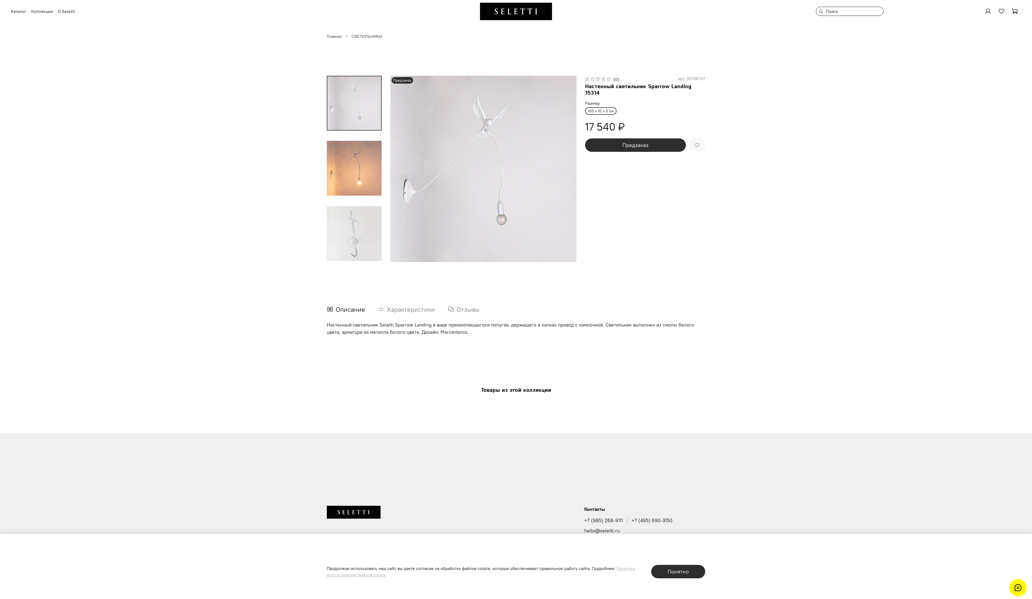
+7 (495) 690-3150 (652, 520)
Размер (592, 103)
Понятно (678, 571)
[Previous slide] (401, 168)
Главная (334, 36)
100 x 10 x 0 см (601, 111)
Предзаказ (635, 145)
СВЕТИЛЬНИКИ (367, 36)
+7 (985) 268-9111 (603, 520)
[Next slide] (354, 255)
